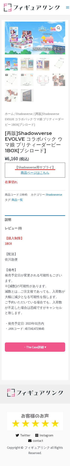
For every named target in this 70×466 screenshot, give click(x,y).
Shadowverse (24, 114)
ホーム (9, 114)
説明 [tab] (8, 220)
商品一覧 (17, 200)
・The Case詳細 (33, 347)
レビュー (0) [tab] (13, 228)
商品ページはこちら (35, 173)
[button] (58, 28)
